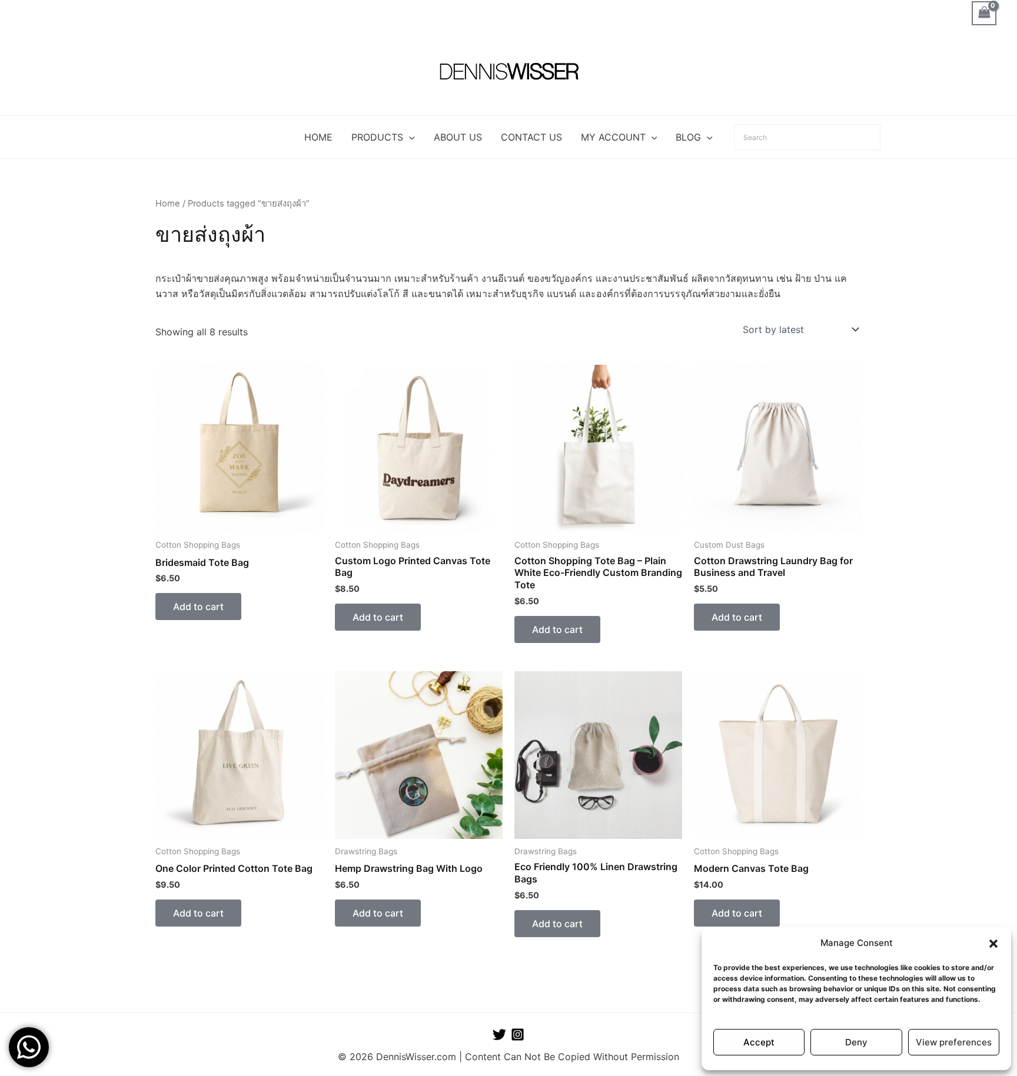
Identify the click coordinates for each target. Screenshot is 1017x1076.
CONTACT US (531, 137)
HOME (318, 137)
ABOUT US (458, 137)
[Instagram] (517, 1034)
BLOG (688, 137)
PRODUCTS (377, 137)
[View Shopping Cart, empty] (984, 13)
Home (167, 203)
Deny (856, 1042)
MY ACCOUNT (613, 137)
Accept (759, 1042)
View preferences (954, 1042)
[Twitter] (499, 1034)
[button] (993, 944)
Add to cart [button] (198, 606)
